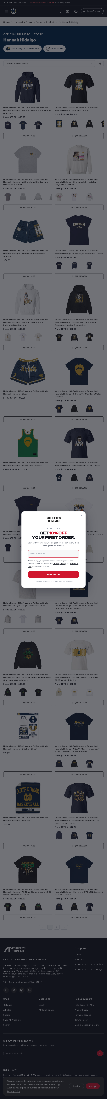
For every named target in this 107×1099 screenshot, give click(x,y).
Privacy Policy (59, 564)
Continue (53, 574)
